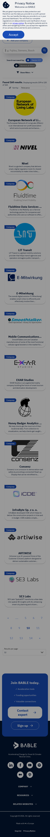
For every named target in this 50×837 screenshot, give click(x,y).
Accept (13, 35)
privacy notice (18, 23)
